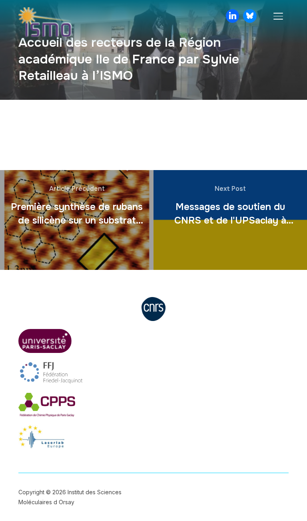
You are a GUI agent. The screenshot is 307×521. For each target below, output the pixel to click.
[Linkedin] (232, 16)
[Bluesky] (250, 16)
